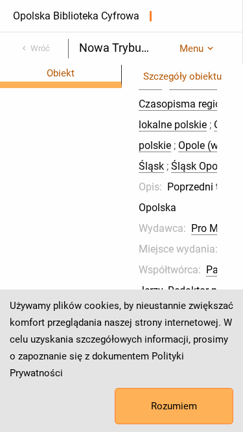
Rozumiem (174, 406)
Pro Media (214, 228)
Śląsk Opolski (202, 166)
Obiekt (61, 73)
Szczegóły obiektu (182, 76)
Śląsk (151, 166)
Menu (191, 48)
